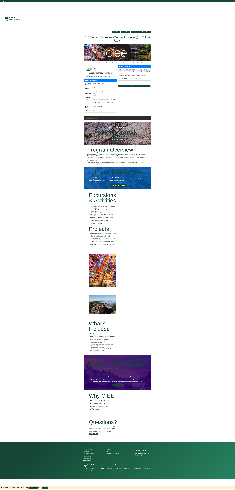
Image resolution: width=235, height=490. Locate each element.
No (46, 487)
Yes (43, 487)
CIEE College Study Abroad (92, 118)
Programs (7, 1)
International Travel (88, 455)
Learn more (117, 384)
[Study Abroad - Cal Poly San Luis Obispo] (120, 19)
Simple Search (116, 31)
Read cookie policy (33, 487)
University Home (90, 468)
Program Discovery (146, 31)
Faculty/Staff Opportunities (89, 453)
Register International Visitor (90, 456)
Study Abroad (86, 451)
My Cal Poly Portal (100, 468)
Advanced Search (125, 31)
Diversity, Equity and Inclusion (121, 468)
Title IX (104, 470)
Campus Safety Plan (123, 470)
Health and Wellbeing (135, 468)
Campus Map (109, 468)
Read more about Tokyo (117, 185)
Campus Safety (146, 468)
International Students (88, 458)
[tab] (88, 62)
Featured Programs (136, 31)
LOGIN (231, 1)
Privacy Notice (88, 470)
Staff (11, 1)
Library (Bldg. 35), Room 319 (113, 453)
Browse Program (117, 139)
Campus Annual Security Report (113, 470)
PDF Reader (130, 470)
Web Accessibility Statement (97, 470)
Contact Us (93, 433)
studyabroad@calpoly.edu (142, 453)
